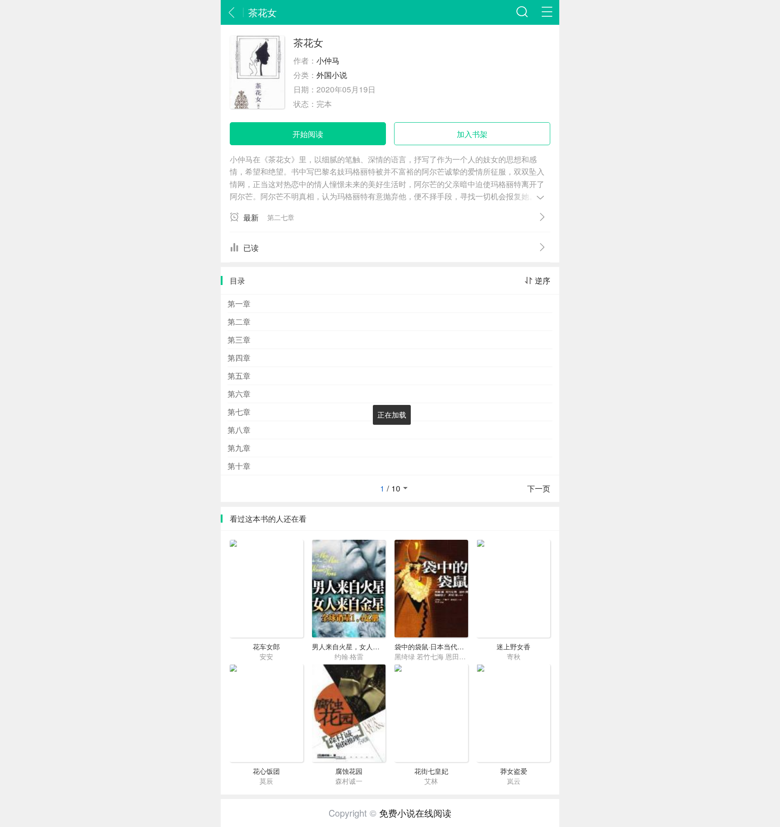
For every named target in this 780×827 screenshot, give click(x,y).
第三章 (239, 339)
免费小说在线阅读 (415, 812)
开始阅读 (307, 133)
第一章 (239, 303)
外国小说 (331, 74)
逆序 (542, 280)
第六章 (239, 393)
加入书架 (472, 133)
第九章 (239, 447)
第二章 (239, 321)
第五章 (239, 375)
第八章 (239, 429)
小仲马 (327, 60)
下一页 (538, 488)
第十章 (239, 465)
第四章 (239, 357)
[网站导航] (546, 12)
